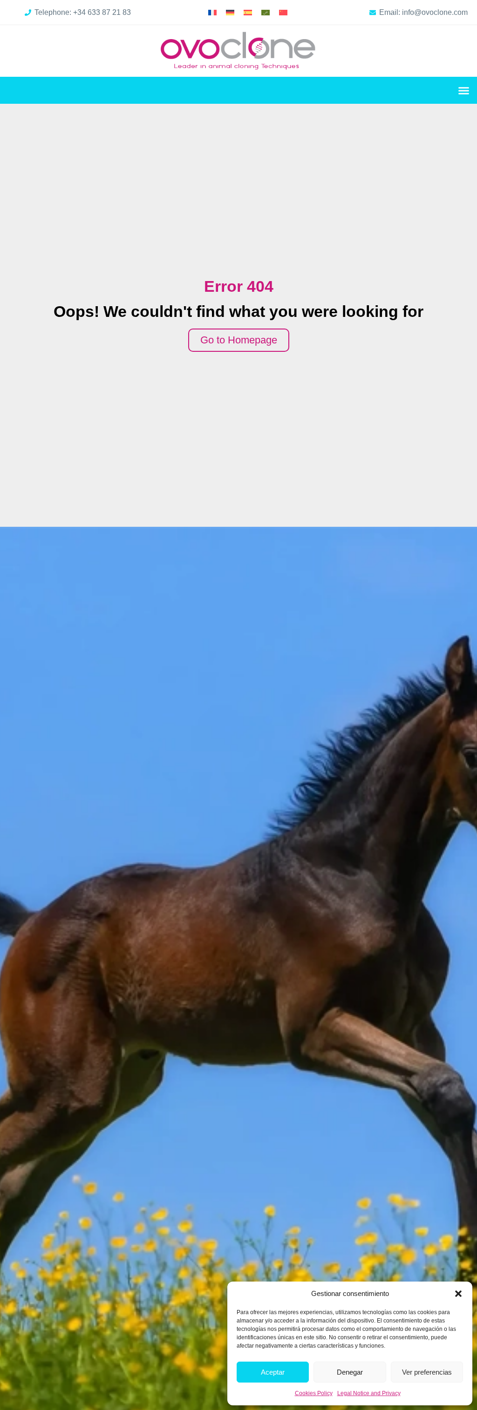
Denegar (350, 1372)
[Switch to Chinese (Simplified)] (283, 12)
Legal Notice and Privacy (369, 1393)
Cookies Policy (314, 1393)
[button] (458, 1293)
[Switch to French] (212, 12)
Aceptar (273, 1372)
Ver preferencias (427, 1372)
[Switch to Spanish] (248, 12)
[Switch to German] (230, 12)
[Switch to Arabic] (265, 12)
